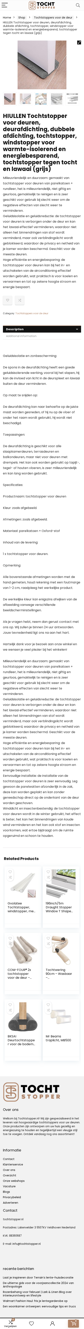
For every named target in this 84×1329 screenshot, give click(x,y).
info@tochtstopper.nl (27, 1244)
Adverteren (10, 1203)
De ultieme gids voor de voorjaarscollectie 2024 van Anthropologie (38, 1284)
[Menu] (4, 5)
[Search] (78, 5)
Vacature (9, 1186)
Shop (21, 17)
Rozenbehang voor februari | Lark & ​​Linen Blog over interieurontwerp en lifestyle (37, 1293)
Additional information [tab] (21, 336)
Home (7, 17)
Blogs (6, 1192)
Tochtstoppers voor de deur (53, 17)
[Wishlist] (31, 1323)
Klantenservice (13, 1164)
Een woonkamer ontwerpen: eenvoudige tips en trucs (39, 1306)
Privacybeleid (12, 1197)
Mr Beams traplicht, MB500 (58, 1038)
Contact (8, 1159)
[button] (79, 42)
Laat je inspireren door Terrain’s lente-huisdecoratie (38, 1277)
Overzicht (9, 1175)
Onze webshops (14, 1181)
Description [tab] (15, 329)
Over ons (9, 1170)
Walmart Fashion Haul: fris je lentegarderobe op (35, 1301)
